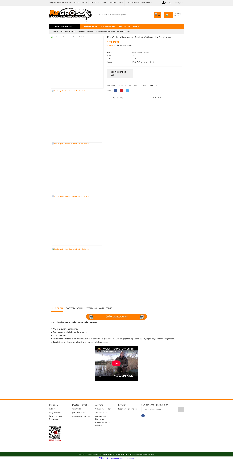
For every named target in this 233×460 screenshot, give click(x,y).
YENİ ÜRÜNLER (90, 26)
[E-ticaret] (116, 458)
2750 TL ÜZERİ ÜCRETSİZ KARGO (112, 3)
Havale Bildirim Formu (81, 416)
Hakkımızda (53, 409)
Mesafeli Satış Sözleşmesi (101, 417)
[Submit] (181, 409)
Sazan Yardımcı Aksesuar (140, 52)
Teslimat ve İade (101, 412)
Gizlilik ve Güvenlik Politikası (102, 424)
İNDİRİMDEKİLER (107, 26)
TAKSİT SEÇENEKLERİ (75, 308)
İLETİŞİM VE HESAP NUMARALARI (60, 3)
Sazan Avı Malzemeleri (127, 409)
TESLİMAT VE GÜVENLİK (129, 26)
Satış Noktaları (55, 412)
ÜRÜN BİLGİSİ (57, 308)
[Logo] (70, 15)
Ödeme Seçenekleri (103, 409)
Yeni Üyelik (179, 3)
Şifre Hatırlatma (78, 412)
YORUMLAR (92, 308)
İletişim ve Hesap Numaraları (56, 417)
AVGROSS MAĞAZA (80, 3)
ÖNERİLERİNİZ (105, 308)
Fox (133, 56)
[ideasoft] (104, 458)
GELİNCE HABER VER (118, 73)
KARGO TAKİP (94, 3)
